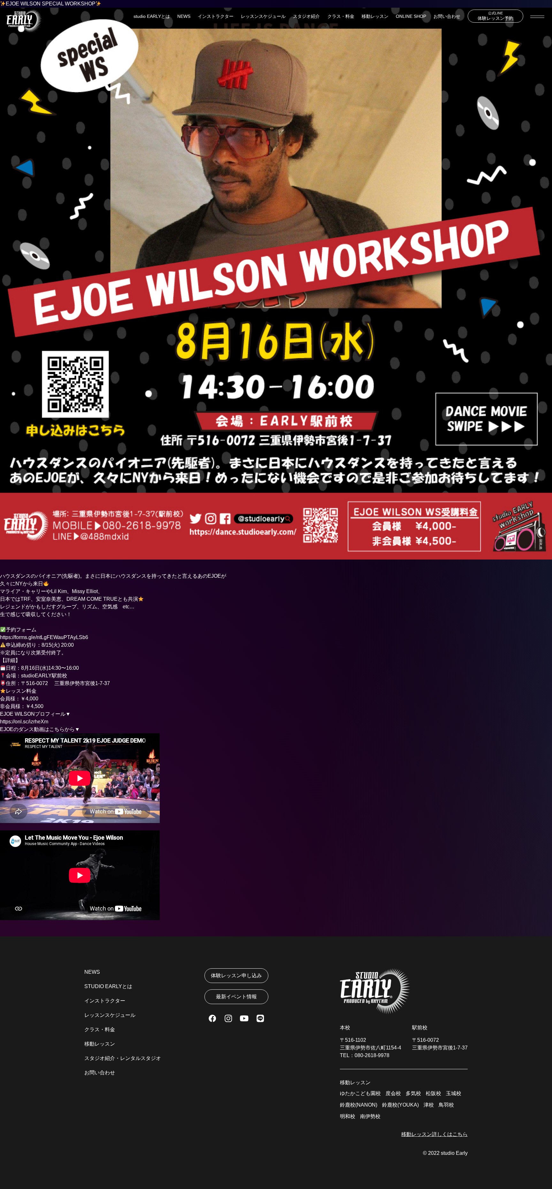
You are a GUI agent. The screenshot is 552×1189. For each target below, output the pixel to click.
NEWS (183, 16)
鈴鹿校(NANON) (358, 1105)
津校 (429, 1105)
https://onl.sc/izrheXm (24, 721)
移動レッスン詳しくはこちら (434, 1134)
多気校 (413, 1093)
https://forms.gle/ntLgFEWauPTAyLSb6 (44, 637)
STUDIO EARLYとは (108, 986)
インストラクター (216, 16)
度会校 (393, 1093)
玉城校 (453, 1093)
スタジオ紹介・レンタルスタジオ (122, 1058)
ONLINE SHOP (411, 16)
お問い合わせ (446, 16)
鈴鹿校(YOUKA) (400, 1105)
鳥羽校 (446, 1105)
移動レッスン (375, 16)
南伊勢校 (370, 1116)
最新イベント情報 (236, 996)
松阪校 (433, 1093)
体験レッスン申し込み (236, 975)
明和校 (347, 1116)
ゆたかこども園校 (360, 1093)
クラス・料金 (340, 16)
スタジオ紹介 (306, 16)
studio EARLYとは (152, 16)
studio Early (454, 1153)
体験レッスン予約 (495, 16)
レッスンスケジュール (263, 16)
